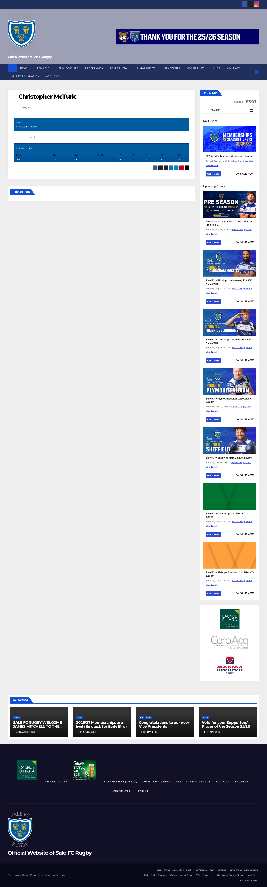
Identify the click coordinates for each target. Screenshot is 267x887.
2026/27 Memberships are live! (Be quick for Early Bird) (101, 724)
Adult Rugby (119, 68)
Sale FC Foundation (25, 76)
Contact (233, 68)
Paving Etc (142, 791)
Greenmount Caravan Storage (230, 875)
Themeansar (60, 875)
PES (178, 781)
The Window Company (54, 781)
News (24, 68)
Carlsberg (222, 870)
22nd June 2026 (87, 732)
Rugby (17, 718)
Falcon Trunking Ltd (249, 880)
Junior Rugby (146, 68)
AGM (141, 718)
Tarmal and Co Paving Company (119, 781)
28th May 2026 (149, 732)
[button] (251, 72)
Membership (172, 68)
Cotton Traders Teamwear (156, 781)
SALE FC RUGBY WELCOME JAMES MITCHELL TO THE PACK (37, 726)
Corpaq (173, 875)
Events (32, 137)
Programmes (94, 68)
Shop (216, 68)
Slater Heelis (223, 781)
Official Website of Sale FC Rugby (29, 57)
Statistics (20, 137)
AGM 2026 (43, 68)
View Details (212, 165)
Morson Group (186, 875)
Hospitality (196, 68)
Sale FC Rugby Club (243, 161)
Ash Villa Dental (122, 791)
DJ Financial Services (198, 781)
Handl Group (252, 875)
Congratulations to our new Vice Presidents (164, 724)
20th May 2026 (212, 732)
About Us (52, 76)
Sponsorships (68, 68)
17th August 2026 (26, 732)
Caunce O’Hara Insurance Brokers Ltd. (174, 870)
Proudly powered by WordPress (22, 875)
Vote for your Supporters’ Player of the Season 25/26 (226, 724)
